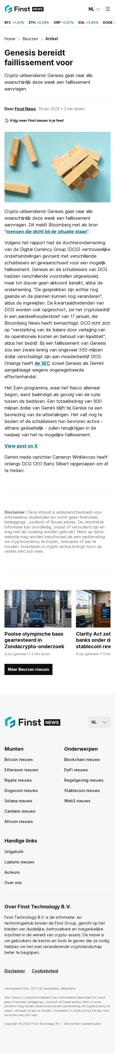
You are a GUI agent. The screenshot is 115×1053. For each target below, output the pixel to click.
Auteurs (12, 872)
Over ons (13, 882)
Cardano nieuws (19, 811)
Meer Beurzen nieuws (28, 669)
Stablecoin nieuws (82, 790)
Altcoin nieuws (18, 821)
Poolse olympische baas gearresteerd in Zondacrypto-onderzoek (34, 640)
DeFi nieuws (76, 769)
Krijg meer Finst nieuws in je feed (37, 120)
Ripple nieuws (18, 780)
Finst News (25, 108)
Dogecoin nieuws (21, 790)
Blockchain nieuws (82, 759)
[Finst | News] (24, 9)
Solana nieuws (18, 800)
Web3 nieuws (77, 800)
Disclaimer (14, 970)
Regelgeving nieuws (84, 780)
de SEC (42, 363)
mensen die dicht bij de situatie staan (46, 231)
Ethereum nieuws (21, 769)
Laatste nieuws (19, 862)
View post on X (21, 446)
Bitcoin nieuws (18, 759)
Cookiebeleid (45, 970)
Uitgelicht (13, 851)
